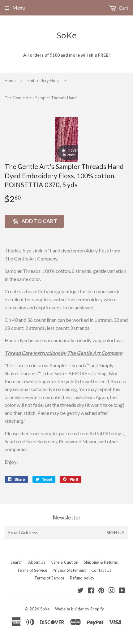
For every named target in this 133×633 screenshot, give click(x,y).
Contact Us (101, 570)
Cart (123, 8)
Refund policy (82, 577)
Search (17, 562)
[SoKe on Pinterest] (101, 591)
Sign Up (115, 532)
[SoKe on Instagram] (112, 591)
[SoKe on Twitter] (80, 591)
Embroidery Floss (43, 80)
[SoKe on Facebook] (91, 591)
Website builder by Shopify (79, 608)
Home (10, 80)
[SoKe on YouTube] (122, 591)
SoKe (67, 35)
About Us (36, 562)
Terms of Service (32, 570)
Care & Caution (64, 562)
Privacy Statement (69, 570)
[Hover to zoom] (66, 139)
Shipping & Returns (101, 562)
